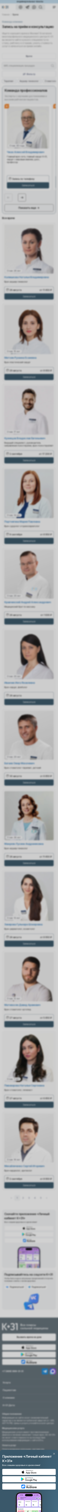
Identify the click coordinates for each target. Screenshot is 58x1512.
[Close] (54, 1453)
